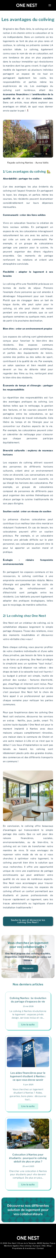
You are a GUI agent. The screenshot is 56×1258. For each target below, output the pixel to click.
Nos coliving (25, 1246)
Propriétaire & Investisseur (24, 1248)
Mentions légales (11, 1246)
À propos (36, 1246)
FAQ (44, 1246)
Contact (40, 1248)
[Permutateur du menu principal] (49, 5)
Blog (49, 1246)
